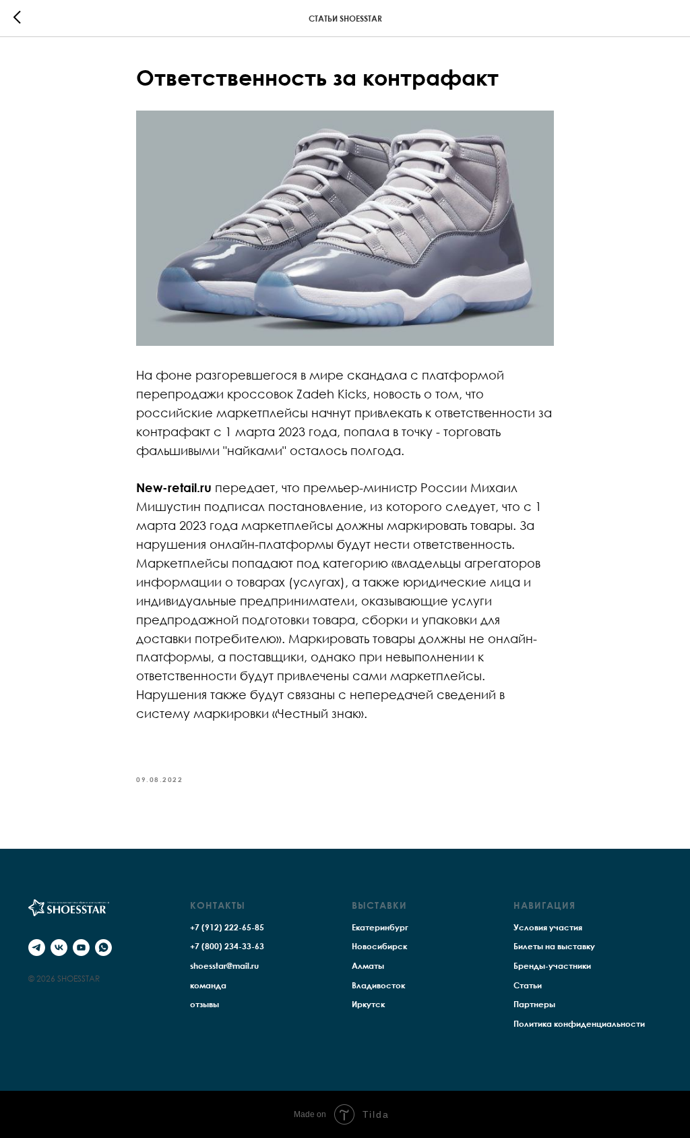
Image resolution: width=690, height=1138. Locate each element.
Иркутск (368, 1004)
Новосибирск (379, 946)
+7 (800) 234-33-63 (227, 946)
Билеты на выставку (554, 946)
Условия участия (547, 927)
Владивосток (378, 985)
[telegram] (36, 947)
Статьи (527, 985)
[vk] (59, 947)
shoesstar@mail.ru (224, 966)
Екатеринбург (380, 927)
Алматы (368, 966)
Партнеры (534, 1004)
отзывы (204, 1004)
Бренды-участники (552, 966)
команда (208, 985)
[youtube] (81, 947)
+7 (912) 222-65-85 (227, 927)
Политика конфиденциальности (579, 1024)
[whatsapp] (103, 947)
